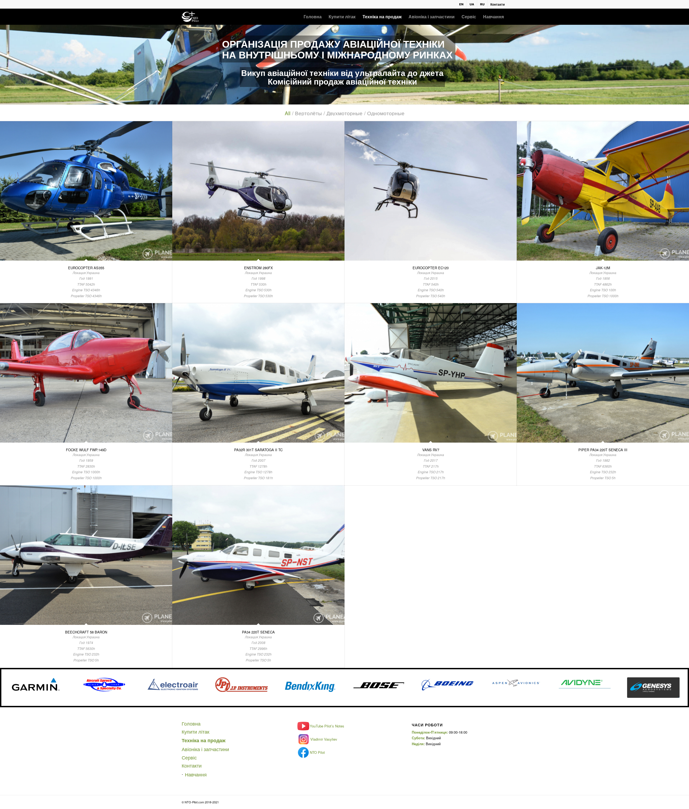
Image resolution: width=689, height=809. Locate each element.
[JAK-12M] (603, 190)
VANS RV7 (430, 449)
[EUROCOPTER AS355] (86, 190)
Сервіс (189, 757)
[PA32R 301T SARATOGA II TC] (258, 372)
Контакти (497, 4)
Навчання (196, 774)
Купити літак (195, 731)
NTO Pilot (317, 752)
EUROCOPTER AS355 (86, 267)
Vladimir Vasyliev (323, 739)
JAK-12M (603, 267)
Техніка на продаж (204, 740)
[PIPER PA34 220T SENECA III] (603, 372)
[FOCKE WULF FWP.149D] (86, 372)
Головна (191, 723)
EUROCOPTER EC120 (431, 267)
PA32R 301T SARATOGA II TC (258, 449)
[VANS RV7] (430, 372)
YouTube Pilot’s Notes (327, 726)
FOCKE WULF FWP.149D (86, 449)
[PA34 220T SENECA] (258, 555)
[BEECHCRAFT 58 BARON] (86, 555)
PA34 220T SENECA (258, 632)
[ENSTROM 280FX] (258, 190)
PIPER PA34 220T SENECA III (602, 449)
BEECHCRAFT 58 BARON (86, 632)
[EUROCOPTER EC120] (430, 190)
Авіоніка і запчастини (205, 748)
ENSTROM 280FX (258, 267)
